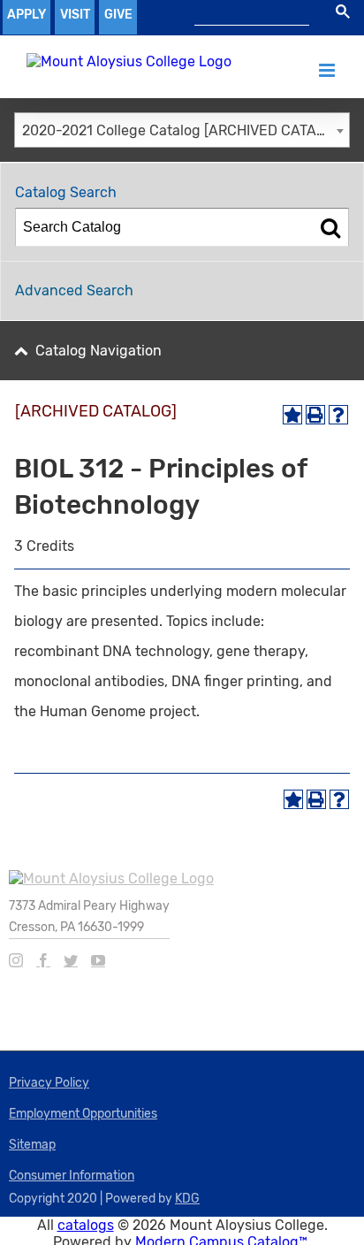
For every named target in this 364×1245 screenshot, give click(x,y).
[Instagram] (16, 960)
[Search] (330, 227)
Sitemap (32, 1144)
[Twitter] (71, 960)
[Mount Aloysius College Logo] (129, 61)
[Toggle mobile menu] (328, 70)
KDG (187, 1198)
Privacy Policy (49, 1082)
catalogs (85, 1225)
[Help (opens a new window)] (338, 414)
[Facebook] (43, 960)
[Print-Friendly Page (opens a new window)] (315, 414)
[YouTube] (98, 960)
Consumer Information (71, 1175)
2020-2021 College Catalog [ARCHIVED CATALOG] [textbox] (185, 130)
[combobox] (182, 130)
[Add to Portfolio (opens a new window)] (292, 414)
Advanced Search (74, 290)
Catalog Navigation (98, 350)
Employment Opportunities (83, 1113)
